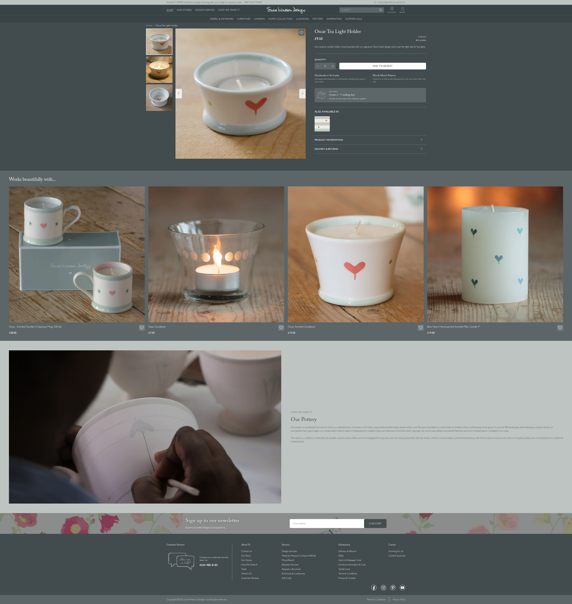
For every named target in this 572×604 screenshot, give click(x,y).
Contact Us (246, 551)
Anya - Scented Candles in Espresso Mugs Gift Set (35, 326)
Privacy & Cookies (347, 578)
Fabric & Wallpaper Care (349, 560)
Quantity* (320, 59)
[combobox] (361, 10)
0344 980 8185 (209, 565)
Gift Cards (287, 578)
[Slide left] (178, 93)
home (149, 25)
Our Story (246, 555)
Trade (243, 569)
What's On (246, 573)
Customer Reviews (250, 578)
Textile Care (344, 569)
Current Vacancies (396, 555)
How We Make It (229, 10)
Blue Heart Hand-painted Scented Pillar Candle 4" (453, 326)
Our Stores (184, 10)
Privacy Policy (399, 599)
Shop (170, 10)
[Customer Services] (181, 561)
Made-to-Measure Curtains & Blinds (299, 555)
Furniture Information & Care (352, 564)
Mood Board (288, 560)
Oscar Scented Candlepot (301, 326)
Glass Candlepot (156, 326)
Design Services (289, 551)
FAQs (341, 555)
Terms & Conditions (347, 573)
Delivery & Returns (347, 551)
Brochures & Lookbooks (293, 573)
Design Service (205, 10)
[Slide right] (302, 93)
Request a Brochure (291, 569)
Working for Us (395, 551)
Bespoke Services (290, 564)
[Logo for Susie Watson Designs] (286, 10)
